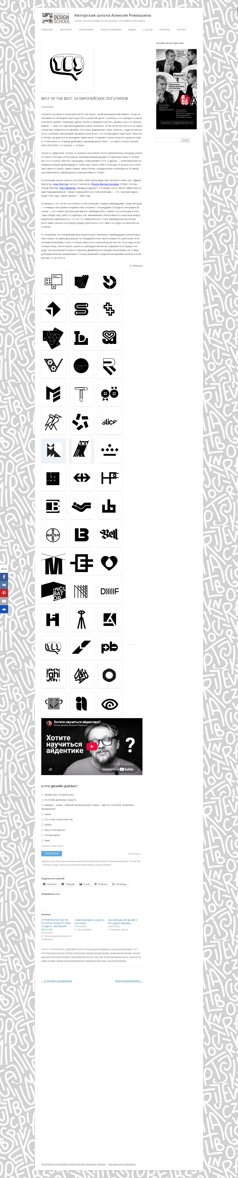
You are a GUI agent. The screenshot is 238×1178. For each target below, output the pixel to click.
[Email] (4, 601)
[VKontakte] (4, 585)
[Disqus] (91, 1026)
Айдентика (47, 29)
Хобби (47, 824)
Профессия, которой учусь (59, 794)
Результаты (134, 854)
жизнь (47, 814)
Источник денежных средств (60, 799)
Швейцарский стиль (96, 960)
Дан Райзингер (68, 187)
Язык (47, 840)
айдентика (79, 952)
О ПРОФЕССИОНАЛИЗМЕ (56, 981)
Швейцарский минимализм (71, 960)
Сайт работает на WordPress (122, 1164)
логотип (99, 956)
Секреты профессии (121, 949)
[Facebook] (4, 577)
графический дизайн (121, 952)
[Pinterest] (4, 593)
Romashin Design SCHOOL (60, 952)
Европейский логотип (82, 956)
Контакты (164, 29)
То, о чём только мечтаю (58, 819)
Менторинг (66, 29)
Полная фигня (52, 835)
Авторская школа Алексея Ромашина (112, 15)
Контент (181, 29)
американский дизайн (97, 952)
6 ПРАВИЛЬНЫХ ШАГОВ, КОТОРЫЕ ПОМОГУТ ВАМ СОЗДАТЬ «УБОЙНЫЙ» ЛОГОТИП (55, 924)
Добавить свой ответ (52, 845)
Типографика (86, 29)
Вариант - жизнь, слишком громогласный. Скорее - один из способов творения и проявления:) (87, 806)
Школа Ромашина (117, 960)
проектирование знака (116, 956)
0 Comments (47, 106)
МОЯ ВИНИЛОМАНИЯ (128, 981)
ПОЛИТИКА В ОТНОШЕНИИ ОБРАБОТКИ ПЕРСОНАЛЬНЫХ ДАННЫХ (73, 1164)
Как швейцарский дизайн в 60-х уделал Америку (122, 921)
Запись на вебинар (111, 29)
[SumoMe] (4, 609)
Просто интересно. (55, 829)
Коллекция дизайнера (98, 949)
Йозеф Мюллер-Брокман (105, 184)
